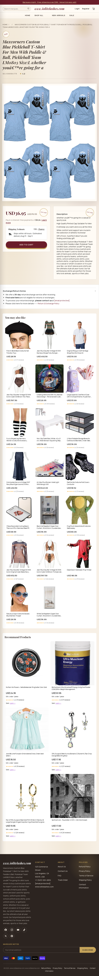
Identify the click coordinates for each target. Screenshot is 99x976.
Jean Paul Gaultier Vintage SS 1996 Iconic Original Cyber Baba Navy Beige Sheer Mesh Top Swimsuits (18, 571)
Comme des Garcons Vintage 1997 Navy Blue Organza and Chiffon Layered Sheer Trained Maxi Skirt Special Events (18, 483)
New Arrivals (58, 15)
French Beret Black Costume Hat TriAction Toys (17, 352)
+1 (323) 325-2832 (43, 880)
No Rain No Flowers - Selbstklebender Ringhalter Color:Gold (26, 687)
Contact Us (63, 871)
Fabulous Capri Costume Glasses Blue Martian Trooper (17, 615)
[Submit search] (28, 8)
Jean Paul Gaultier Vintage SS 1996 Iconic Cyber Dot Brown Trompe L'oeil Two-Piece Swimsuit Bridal (49, 571)
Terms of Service (86, 875)
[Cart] (93, 9)
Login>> (12, 703)
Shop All (39, 15)
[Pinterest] (11, 936)
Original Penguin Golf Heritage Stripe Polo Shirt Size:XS (77, 352)
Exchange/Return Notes (14, 291)
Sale (71, 15)
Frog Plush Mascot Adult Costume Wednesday (78, 527)
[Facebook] (5, 929)
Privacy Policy (84, 871)
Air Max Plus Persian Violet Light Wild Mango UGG (48, 483)
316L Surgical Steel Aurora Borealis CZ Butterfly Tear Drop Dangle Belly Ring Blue (72, 755)
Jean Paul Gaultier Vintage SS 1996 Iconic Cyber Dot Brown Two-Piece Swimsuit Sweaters (18, 396)
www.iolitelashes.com (49, 8)
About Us (62, 866)
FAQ (59, 875)
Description (62, 214)
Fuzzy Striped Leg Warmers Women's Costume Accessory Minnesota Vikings (16, 440)
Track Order (63, 880)
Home (27, 15)
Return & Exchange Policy (48, 303)
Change (41, 229)
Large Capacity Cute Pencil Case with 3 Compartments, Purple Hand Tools (79, 396)
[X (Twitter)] (5, 936)
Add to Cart (26, 244)
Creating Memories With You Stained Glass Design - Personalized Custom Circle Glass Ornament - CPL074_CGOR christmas (49, 396)
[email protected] (62, 300)
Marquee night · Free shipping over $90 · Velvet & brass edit (49, 2)
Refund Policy (84, 866)
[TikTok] (24, 929)
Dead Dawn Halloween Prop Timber (79, 570)
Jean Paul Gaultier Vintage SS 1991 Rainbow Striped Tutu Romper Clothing (49, 352)
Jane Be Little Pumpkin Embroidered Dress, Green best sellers (25, 755)
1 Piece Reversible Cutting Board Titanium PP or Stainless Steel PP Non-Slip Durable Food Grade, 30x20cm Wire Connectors (17, 527)
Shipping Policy (85, 880)
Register (85, 9)
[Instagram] (11, 929)
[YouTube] (18, 929)
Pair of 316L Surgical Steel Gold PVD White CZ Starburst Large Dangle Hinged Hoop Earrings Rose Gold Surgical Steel (25, 821)
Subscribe (87, 950)
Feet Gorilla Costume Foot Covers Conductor (78, 483)
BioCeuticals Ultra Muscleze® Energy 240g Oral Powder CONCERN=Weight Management (71, 688)
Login (77, 9)
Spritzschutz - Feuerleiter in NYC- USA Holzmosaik (69, 820)
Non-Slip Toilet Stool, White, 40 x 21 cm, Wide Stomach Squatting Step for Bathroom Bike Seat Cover (49, 440)
